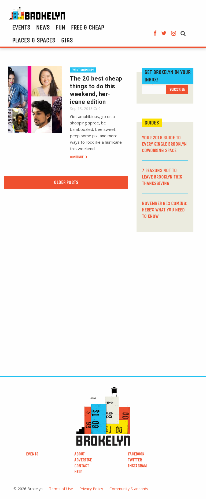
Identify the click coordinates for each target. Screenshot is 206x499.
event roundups (83, 70)
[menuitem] (21, 27)
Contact (81, 465)
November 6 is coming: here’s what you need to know (164, 209)
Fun (60, 27)
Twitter (135, 459)
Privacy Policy (91, 488)
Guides (152, 123)
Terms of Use (61, 488)
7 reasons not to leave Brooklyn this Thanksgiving (162, 176)
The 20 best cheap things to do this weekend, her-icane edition (96, 90)
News (43, 27)
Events (21, 27)
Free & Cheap (87, 27)
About (79, 453)
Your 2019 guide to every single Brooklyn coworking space (164, 144)
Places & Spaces (33, 40)
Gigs (67, 40)
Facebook (136, 453)
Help (78, 471)
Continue (77, 157)
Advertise (83, 459)
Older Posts (66, 182)
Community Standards (128, 488)
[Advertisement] (171, 273)
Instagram (137, 465)
